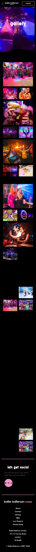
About (18, 508)
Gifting (18, 515)
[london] (11, 4)
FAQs (18, 518)
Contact (18, 512)
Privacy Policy (18, 524)
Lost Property (18, 521)
